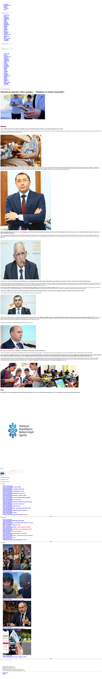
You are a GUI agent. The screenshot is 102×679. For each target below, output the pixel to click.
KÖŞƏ (5, 20)
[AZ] (1, 126)
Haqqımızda (6, 36)
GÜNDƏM (6, 31)
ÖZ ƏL (5, 35)
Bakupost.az (25, 231)
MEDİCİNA (6, 17)
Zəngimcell (6, 40)
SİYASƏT (6, 4)
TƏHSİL (6, 33)
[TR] (5, 126)
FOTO (5, 27)
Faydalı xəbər (7, 14)
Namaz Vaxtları (7, 38)
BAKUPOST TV (7, 34)
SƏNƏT (5, 21)
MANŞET (6, 22)
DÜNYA (5, 6)
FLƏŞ (5, 30)
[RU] (3, 126)
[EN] (2, 126)
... (4, 85)
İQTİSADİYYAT (7, 5)
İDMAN (5, 7)
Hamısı (51, 516)
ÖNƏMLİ (6, 29)
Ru (2, 87)
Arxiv (5, 16)
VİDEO (5, 28)
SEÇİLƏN (6, 23)
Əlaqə (5, 37)
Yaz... (2, 475)
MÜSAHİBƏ (6, 24)
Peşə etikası (6, 39)
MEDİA (7, 8)
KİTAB (5, 25)
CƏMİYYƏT (6, 19)
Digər (5, 9)
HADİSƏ (6, 26)
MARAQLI (6, 18)
